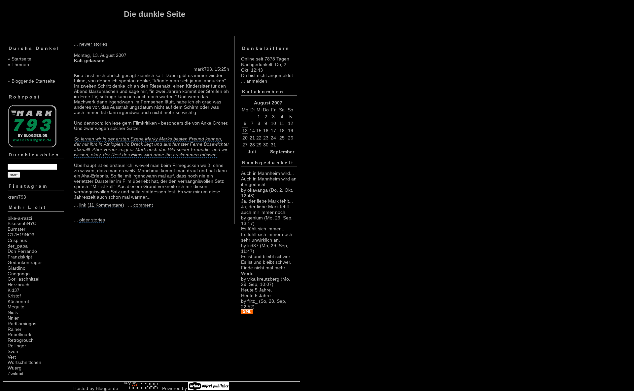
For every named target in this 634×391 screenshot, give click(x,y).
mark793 (203, 69)
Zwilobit (15, 373)
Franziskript (20, 256)
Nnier (13, 318)
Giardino (16, 268)
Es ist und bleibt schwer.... (268, 256)
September (282, 151)
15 (259, 130)
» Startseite (19, 58)
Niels (13, 312)
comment (143, 205)
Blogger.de (107, 388)
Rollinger (17, 345)
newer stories (93, 44)
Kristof (14, 295)
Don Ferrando (22, 251)
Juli (252, 151)
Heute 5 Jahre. (256, 290)
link (82, 205)
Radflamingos (22, 323)
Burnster (16, 229)
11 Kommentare (106, 205)
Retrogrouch (21, 340)
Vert (12, 357)
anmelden (256, 81)
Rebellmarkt (20, 334)
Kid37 (13, 290)
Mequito (16, 306)
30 (265, 144)
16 (265, 130)
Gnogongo (19, 273)
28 (252, 144)
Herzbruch (18, 284)
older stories (92, 219)
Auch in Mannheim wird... (267, 173)
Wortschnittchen (24, 362)
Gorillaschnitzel (23, 279)
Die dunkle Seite (154, 14)
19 (290, 130)
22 (259, 137)
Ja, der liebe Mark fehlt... (267, 201)
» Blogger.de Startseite (31, 81)
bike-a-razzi (20, 218)
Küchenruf (18, 301)
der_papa (18, 246)
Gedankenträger (25, 262)
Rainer (14, 329)
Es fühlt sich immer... (262, 228)
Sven (13, 351)
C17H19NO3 (21, 234)
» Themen (18, 64)
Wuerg (14, 368)
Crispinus (17, 240)
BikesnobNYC (22, 223)
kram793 (17, 197)
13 (245, 130)
